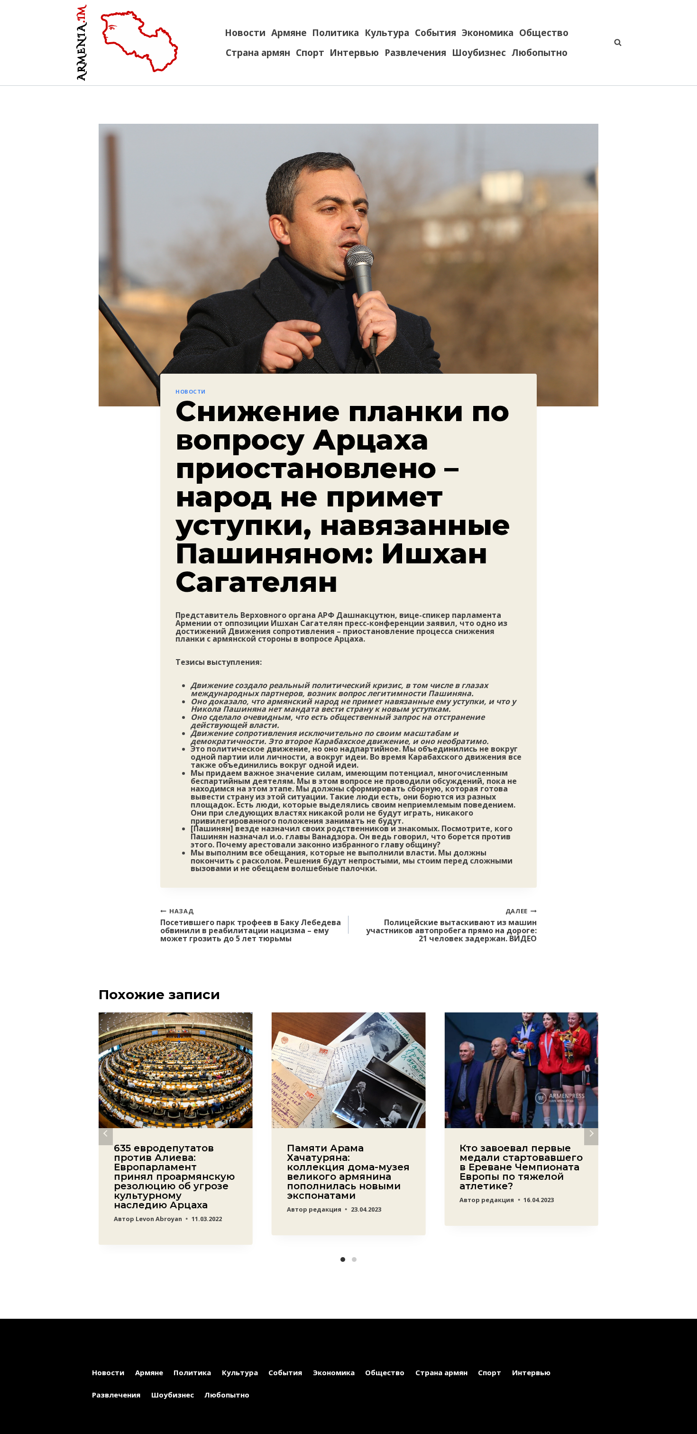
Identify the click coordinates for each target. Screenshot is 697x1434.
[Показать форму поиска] (613, 42)
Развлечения (415, 52)
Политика (335, 33)
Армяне (289, 33)
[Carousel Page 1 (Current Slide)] (342, 1259)
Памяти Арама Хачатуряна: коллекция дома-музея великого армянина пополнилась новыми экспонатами (348, 1171)
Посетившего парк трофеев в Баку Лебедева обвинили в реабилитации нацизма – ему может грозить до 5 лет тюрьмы (250, 924)
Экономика (488, 33)
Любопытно (540, 52)
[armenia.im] (127, 43)
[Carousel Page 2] (354, 1259)
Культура (387, 33)
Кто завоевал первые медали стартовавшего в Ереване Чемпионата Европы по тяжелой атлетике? (521, 1167)
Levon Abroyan (159, 1218)
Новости (245, 33)
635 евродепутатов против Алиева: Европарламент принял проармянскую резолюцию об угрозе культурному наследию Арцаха (174, 1176)
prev (106, 1133)
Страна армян (258, 52)
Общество (544, 33)
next (591, 1133)
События (435, 33)
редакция (325, 1209)
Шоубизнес (479, 52)
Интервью (354, 52)
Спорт (310, 52)
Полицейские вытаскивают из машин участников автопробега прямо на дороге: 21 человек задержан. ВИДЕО (451, 924)
